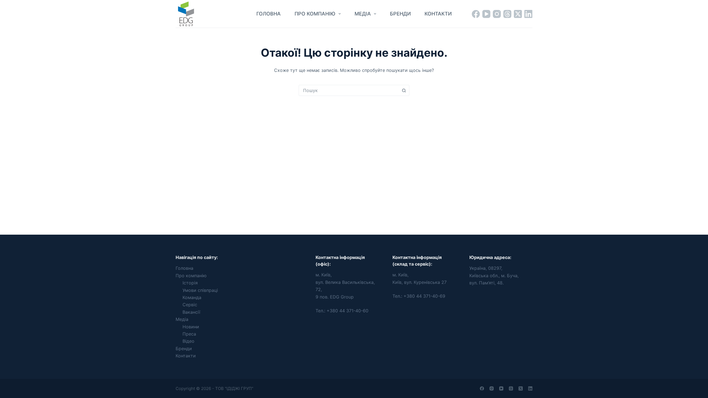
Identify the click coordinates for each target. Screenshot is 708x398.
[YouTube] (486, 14)
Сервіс (190, 304)
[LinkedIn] (528, 14)
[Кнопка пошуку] (404, 90)
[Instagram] (497, 14)
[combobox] (349, 90)
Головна (268, 14)
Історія (190, 283)
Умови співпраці (200, 290)
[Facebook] (476, 14)
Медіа (363, 14)
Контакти (438, 14)
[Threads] (507, 14)
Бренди (400, 14)
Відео (188, 341)
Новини (191, 326)
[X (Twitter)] (518, 14)
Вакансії (191, 312)
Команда (192, 297)
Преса (189, 334)
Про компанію (315, 14)
